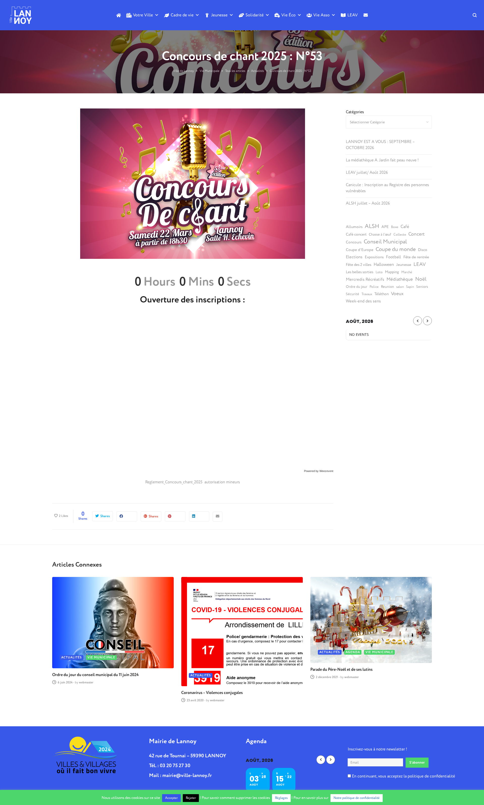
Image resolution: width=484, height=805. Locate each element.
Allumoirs (354, 226)
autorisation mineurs (222, 482)
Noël (421, 279)
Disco (422, 249)
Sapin (410, 287)
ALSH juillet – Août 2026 (368, 203)
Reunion (387, 287)
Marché (406, 272)
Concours (353, 242)
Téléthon (381, 294)
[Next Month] (427, 320)
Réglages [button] (281, 798)
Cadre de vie (182, 15)
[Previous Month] (417, 320)
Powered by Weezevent (318, 471)
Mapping (392, 272)
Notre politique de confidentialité (357, 798)
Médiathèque (399, 279)
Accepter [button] (171, 798)
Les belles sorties (359, 272)
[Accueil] (118, 15)
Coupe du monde (396, 249)
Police (374, 287)
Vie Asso (321, 15)
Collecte (400, 235)
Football (393, 257)
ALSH (372, 226)
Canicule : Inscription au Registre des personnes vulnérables (387, 187)
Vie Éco (288, 15)
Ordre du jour (356, 287)
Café (405, 227)
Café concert (356, 234)
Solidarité (255, 15)
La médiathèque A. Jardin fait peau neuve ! (382, 160)
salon (400, 287)
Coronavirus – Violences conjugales (212, 692)
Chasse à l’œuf (380, 234)
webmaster (86, 682)
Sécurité (352, 294)
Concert (416, 234)
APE (385, 226)
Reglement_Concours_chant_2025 (174, 482)
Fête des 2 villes (358, 264)
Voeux (397, 294)
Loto (379, 272)
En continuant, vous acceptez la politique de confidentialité (403, 776)
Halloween (384, 264)
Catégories (355, 112)
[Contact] (365, 23)
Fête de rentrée (416, 257)
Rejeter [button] (191, 798)
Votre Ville (143, 15)
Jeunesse (219, 15)
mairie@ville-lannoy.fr (187, 775)
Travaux (366, 294)
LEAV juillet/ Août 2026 (367, 172)
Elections (354, 257)
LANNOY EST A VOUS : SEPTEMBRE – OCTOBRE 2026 (380, 144)
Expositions (374, 257)
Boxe (394, 227)
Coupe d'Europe (359, 249)
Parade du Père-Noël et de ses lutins (341, 669)
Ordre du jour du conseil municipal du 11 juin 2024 (95, 674)
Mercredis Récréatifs (365, 279)
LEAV (352, 15)
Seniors (422, 287)
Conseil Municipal (385, 241)
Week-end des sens (363, 301)
